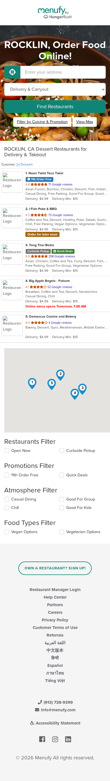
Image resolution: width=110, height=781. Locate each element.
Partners (55, 604)
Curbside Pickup (80, 450)
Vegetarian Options (83, 531)
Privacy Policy (55, 619)
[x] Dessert (24, 164)
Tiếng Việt (55, 680)
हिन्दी (55, 657)
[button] (32, 383)
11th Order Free (24, 475)
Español (55, 665)
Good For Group (80, 499)
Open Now (20, 450)
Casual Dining (23, 499)
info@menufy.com (58, 709)
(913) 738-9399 (58, 702)
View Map (84, 121)
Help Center (55, 597)
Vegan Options (24, 531)
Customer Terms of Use (55, 627)
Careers (55, 612)
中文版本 (55, 650)
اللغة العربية (55, 642)
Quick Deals (77, 475)
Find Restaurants (55, 106)
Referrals (55, 635)
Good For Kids (79, 507)
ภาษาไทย (55, 673)
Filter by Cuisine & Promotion (42, 121)
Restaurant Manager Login (55, 589)
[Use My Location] (12, 72)
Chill (15, 507)
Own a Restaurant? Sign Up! (55, 568)
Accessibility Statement (57, 723)
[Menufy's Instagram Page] (55, 739)
